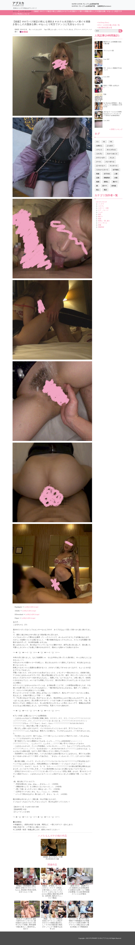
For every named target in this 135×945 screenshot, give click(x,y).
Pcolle (18, 882)
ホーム (15, 11)
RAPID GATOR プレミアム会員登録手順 (85, 4)
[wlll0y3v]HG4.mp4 (31, 607)
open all (98, 202)
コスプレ (101, 206)
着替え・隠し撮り (104, 221)
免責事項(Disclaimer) (104, 6)
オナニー (85, 29)
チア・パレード (103, 210)
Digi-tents (46, 882)
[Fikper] (27, 31)
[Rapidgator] (20, 31)
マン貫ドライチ (74, 915)
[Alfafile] (23, 31)
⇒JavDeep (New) (103, 22)
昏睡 (99, 225)
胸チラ (100, 216)
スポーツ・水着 (103, 208)
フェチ (100, 212)
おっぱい (54, 29)
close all (104, 202)
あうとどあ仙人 (21, 915)
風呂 (99, 214)
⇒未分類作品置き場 (104, 27)
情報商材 (101, 227)
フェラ (65, 29)
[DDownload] (25, 31)
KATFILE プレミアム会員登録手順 (83, 6)
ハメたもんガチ (26, 11)
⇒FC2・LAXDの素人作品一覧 (108, 25)
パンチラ (101, 204)
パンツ (60, 29)
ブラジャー (77, 29)
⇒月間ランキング (115, 129)
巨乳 (49, 29)
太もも (71, 29)
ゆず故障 (72, 882)
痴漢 (99, 218)
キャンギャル (102, 223)
